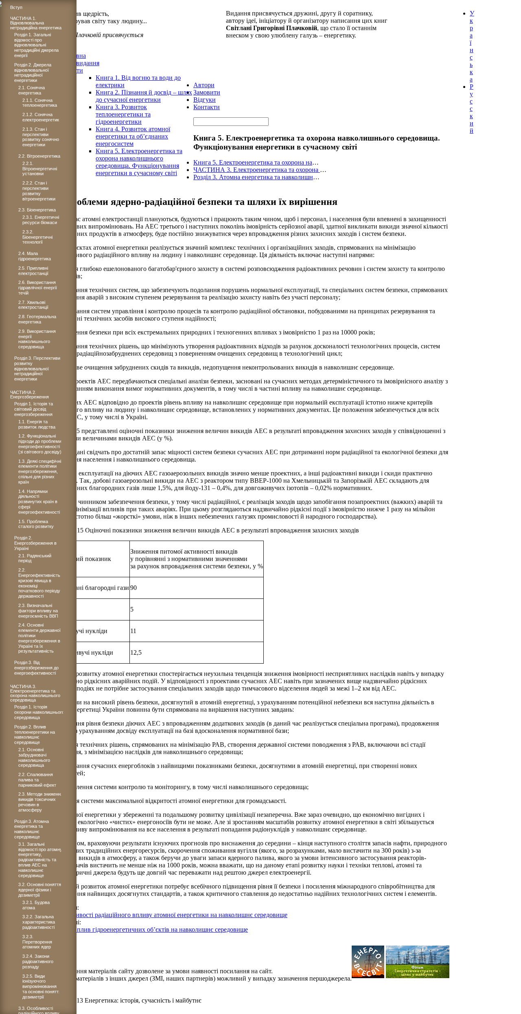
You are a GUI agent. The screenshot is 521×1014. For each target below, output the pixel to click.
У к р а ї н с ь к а (472, 46)
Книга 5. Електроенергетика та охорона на (252, 162)
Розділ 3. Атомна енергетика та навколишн (253, 177)
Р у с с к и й (471, 108)
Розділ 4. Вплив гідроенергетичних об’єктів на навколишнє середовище (147, 929)
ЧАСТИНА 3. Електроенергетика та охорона (256, 169)
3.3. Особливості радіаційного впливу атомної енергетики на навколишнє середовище (167, 914)
